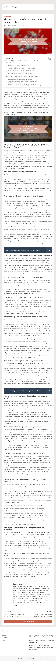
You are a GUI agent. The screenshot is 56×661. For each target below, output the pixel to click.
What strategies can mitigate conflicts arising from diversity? (20, 75)
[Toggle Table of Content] (49, 58)
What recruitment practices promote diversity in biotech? (20, 78)
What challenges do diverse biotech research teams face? (20, 71)
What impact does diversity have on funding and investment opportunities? (24, 84)
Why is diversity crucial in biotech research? (16, 62)
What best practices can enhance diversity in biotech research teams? (23, 86)
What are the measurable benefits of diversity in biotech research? (22, 81)
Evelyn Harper (18, 584)
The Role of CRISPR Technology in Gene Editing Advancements (41, 641)
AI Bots (4, 635)
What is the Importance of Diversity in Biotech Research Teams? (21, 60)
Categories (5, 637)
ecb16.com (10, 7)
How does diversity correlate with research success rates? (20, 82)
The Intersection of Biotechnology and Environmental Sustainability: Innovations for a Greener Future (41, 647)
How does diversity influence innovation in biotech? (19, 65)
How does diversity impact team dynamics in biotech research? (21, 67)
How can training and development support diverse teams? (20, 79)
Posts (3, 640)
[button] (16, 605)
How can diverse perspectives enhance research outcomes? (21, 70)
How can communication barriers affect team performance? (21, 73)
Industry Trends (7, 16)
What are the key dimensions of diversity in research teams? (21, 64)
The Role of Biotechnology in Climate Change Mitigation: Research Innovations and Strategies (41, 636)
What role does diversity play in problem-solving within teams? (21, 68)
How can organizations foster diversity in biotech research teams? (22, 76)
